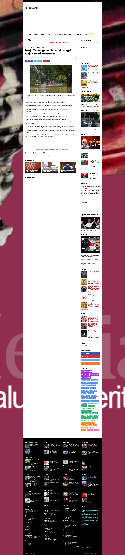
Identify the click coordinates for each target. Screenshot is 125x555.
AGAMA (92, 390)
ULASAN (94, 413)
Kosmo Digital (68, 530)
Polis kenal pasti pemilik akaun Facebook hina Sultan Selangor (93, 324)
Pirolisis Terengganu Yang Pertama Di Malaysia (71, 516)
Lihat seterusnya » (84, 87)
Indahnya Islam (89, 461)
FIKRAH (82, 430)
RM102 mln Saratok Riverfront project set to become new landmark (70, 510)
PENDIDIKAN (83, 401)
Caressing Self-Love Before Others (92, 493)
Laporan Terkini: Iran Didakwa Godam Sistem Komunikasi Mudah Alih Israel (74, 446)
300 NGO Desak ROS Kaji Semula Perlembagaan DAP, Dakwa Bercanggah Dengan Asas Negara (35, 479)
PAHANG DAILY (68, 520)
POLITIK (49, 34)
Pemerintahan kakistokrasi (93, 167)
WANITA (94, 418)
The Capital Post (49, 508)
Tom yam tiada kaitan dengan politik (92, 302)
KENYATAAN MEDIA (85, 411)
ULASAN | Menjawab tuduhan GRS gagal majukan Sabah (92, 296)
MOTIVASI (83, 423)
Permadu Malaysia (49, 520)
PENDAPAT (93, 401)
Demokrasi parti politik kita (94, 272)
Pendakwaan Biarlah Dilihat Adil (92, 467)
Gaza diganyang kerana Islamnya (89, 151)
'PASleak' (42, 1)
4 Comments (96, 76)
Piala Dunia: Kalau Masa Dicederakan (35, 450)
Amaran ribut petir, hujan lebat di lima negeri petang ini (71, 537)
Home (26, 1)
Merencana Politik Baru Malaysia (54, 483)
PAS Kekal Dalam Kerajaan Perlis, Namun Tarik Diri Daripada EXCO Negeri (35, 468)
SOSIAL (89, 415)
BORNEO (91, 398)
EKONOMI (91, 385)
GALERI (82, 415)
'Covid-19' (36, 1)
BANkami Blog (29, 523)
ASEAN (90, 427)
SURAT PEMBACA (85, 418)
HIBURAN (91, 406)
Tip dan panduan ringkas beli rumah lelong (93, 73)
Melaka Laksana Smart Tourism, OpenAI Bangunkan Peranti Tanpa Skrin (73, 451)
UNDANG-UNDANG (92, 403)
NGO (55, 34)
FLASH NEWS (84, 371)
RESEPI (96, 430)
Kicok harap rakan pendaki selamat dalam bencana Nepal (71, 531)
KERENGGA (48, 525)
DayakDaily (67, 508)
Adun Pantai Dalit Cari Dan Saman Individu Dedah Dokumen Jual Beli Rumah (51, 534)
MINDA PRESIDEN (85, 413)
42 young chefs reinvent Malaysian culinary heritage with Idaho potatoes (52, 509)
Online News (29, 529)
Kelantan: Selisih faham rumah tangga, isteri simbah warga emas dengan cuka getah (51, 527)
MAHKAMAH (83, 395)
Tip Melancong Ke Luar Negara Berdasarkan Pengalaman (93, 67)
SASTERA (91, 423)
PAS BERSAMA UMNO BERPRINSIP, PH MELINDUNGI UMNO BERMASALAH (95, 162)
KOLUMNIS (79, 34)
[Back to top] (122, 552)
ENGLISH (83, 406)
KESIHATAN (83, 383)
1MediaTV (83, 388)
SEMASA (89, 393)
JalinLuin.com (48, 531)
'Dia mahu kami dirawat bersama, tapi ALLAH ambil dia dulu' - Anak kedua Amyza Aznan (73, 493)
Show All (40, 546)
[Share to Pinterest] (44, 61)
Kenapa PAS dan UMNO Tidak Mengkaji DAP (93, 279)
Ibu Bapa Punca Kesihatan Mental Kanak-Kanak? (54, 493)
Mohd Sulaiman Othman (31, 541)
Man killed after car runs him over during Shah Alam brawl (51, 540)
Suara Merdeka (29, 509)
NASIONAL (35, 34)
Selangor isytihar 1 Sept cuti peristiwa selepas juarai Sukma (73, 478)
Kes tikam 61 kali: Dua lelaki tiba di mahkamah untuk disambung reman (94, 317)
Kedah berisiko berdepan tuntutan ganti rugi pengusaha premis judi (90, 187)
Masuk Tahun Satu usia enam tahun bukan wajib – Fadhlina (74, 461)
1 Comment (96, 321)
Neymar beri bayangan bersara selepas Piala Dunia (73, 483)
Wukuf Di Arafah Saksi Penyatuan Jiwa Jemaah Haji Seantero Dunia (54, 499)
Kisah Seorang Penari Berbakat (51, 521)
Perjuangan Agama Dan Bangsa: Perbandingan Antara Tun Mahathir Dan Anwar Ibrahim (94, 176)
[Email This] (48, 61)
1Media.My (31, 8)
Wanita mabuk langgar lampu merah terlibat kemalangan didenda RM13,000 (93, 332)
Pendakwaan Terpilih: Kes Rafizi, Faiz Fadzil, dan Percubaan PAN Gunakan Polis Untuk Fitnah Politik (93, 288)
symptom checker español (87, 541)
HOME (29, 34)
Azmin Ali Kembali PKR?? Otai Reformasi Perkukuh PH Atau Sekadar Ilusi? (32, 525)
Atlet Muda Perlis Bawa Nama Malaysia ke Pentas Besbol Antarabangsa (32, 511)
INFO (94, 425)
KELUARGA (89, 430)
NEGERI (82, 385)
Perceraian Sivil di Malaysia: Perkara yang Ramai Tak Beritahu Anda (33, 537)
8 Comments (95, 71)
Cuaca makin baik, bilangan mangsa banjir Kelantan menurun (47, 156)
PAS (82, 393)
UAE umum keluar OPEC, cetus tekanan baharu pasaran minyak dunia (93, 478)
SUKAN (91, 388)
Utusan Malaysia (68, 535)
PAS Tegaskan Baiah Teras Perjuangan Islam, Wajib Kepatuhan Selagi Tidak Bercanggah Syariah (35, 462)
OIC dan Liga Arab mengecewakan (94, 154)
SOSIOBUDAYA (62, 34)
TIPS (95, 415)
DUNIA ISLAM (84, 420)
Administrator (48, 1)
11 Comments (96, 274)
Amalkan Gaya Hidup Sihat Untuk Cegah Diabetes (34, 500)
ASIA (89, 425)
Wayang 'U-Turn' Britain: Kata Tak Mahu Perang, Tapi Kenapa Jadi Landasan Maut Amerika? (55, 452)
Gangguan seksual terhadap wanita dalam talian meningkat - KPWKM (92, 500)
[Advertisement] (62, 23)
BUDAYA (83, 425)
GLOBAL (42, 34)
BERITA (29, 47)
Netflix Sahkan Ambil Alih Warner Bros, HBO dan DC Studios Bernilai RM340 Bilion (74, 499)
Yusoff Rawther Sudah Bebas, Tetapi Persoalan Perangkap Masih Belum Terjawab (89, 122)
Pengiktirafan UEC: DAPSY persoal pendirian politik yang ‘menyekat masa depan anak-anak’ (73, 468)
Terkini (30, 1)
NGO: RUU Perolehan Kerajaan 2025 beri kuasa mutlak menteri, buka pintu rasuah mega (35, 485)
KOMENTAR (83, 380)
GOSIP (91, 420)
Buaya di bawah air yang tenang (34, 445)
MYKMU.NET (48, 538)
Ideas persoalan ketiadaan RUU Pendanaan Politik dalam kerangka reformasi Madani (93, 484)
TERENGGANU (41, 47)
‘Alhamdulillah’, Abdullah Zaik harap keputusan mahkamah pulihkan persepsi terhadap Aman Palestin (93, 447)
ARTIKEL (83, 398)
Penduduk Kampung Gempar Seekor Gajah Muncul (31, 531)
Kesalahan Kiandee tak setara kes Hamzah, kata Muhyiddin (32, 542)
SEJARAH (83, 408)
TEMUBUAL (83, 427)
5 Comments (96, 82)
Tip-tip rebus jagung (92, 80)
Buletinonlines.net (69, 515)
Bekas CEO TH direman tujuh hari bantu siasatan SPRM (93, 452)
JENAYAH (93, 395)
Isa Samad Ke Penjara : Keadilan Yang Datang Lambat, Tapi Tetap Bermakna (54, 468)
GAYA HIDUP (71, 34)
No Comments (96, 327)
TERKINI (92, 383)
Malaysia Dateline (49, 513)
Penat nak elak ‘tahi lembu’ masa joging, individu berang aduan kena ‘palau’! (52, 516)
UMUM (90, 408)
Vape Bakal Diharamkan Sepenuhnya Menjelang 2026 (35, 495)
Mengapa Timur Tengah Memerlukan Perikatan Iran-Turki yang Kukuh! (55, 462)
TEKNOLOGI (88, 34)
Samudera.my (29, 535)
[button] (93, 34)
